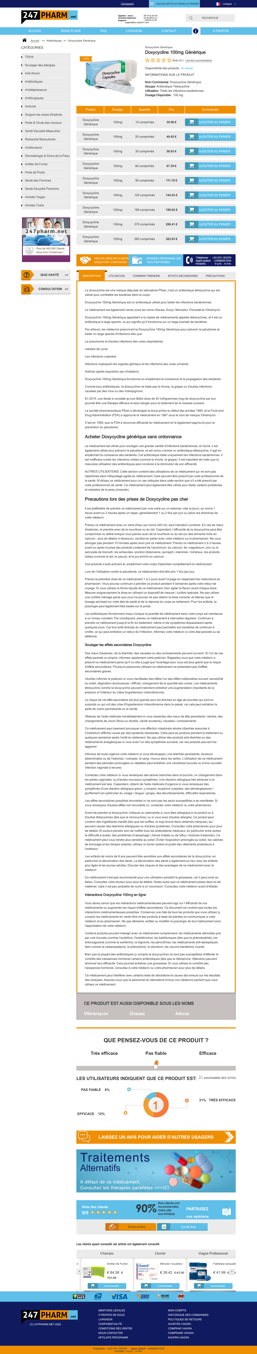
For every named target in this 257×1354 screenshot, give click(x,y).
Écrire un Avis (136, 1226)
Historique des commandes (188, 1314)
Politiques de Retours (185, 1319)
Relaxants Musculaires (40, 139)
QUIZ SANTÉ (49, 274)
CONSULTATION (49, 289)
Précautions (215, 275)
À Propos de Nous (111, 1314)
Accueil (35, 31)
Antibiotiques (34, 81)
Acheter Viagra (35, 197)
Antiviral (30, 106)
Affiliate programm (113, 1337)
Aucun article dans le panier (177, 3)
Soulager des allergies (40, 65)
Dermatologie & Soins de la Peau (47, 155)
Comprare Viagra (181, 1332)
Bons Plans (71, 31)
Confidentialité (110, 1323)
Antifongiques (34, 98)
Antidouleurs (33, 147)
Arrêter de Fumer (36, 164)
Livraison (134, 31)
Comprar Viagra (180, 1328)
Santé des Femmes (38, 180)
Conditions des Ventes (115, 1328)
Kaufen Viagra (178, 1337)
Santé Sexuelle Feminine (42, 188)
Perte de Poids (35, 172)
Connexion (127, 3)
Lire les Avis (188, 1226)
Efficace (207, 1053)
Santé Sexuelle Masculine (42, 131)
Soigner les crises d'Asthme (43, 114)
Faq (103, 31)
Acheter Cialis (34, 205)
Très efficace (104, 1053)
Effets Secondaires (183, 275)
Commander (107, 1285)
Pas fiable (156, 1053)
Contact (169, 31)
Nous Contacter (110, 1332)
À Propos (221, 31)
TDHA (29, 56)
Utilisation (117, 275)
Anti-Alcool (32, 73)
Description (91, 275)
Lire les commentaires (199, 60)
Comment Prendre (146, 275)
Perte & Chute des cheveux (43, 122)
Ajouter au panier (214, 122)
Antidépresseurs (36, 89)
